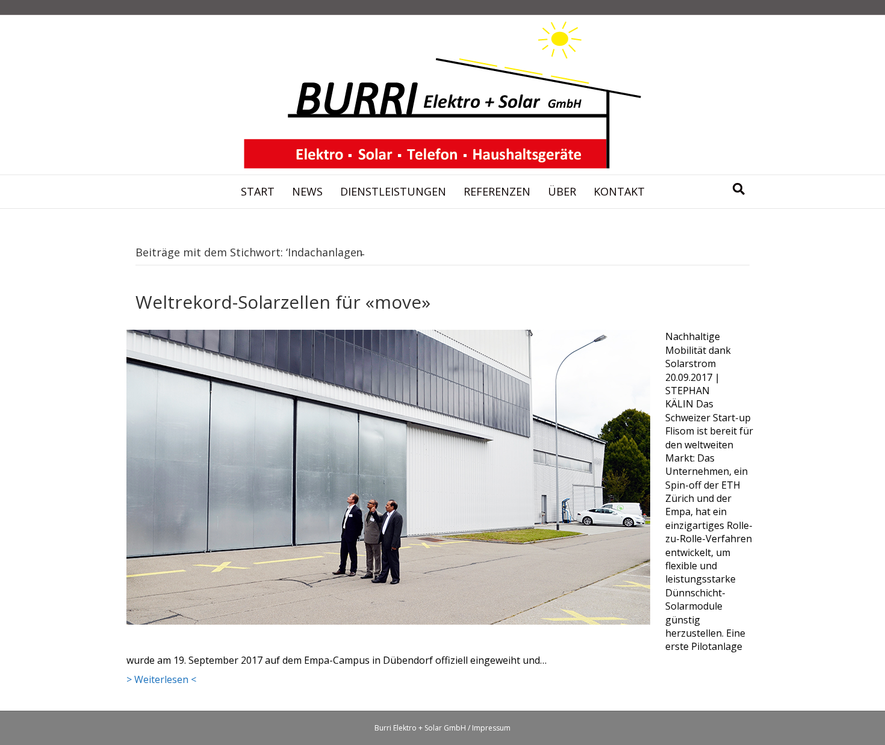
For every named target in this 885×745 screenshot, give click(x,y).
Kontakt (619, 191)
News (307, 191)
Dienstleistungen (393, 191)
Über (562, 191)
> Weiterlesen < (161, 679)
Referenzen (497, 191)
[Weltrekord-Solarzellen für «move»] (388, 476)
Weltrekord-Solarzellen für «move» (282, 301)
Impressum (491, 728)
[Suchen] (739, 189)
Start (258, 191)
